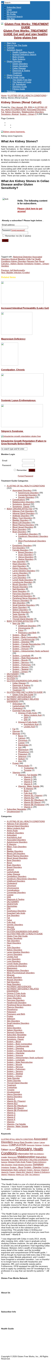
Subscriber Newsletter (16, 809)
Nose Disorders (19, 591)
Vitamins (16, 772)
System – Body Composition (25, 637)
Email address (8, 225)
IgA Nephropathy (13, 270)
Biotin (26, 791)
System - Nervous (33, 1170)
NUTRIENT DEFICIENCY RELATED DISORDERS (29, 1160)
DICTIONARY (13, 674)
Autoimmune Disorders (28, 493)
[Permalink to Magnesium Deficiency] (16, 334)
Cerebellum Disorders (28, 534)
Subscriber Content (9, 1321)
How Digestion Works (10, 1349)
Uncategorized (13, 811)
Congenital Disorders (27, 495)
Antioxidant (17, 704)
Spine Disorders (19, 607)
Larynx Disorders (20, 573)
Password (13, 230)
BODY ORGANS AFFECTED (19, 509)
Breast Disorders (25, 552)
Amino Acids (23, 765)
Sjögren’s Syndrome (12, 431)
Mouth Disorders (19, 584)
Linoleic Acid (29, 726)
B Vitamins (28, 788)
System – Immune (20, 648)
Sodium (21, 759)
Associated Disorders (36, 109)
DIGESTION (12, 676)
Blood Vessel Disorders (22, 527)
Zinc (20, 761)
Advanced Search (15, 16)
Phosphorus (23, 752)
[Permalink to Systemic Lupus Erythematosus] (22, 395)
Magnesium (23, 749)
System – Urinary (20, 671)
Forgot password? (18, 230)
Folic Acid (28, 793)
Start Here (11, 43)
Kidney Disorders (13, 112)
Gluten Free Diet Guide (22, 694)
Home (4, 95)
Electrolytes (23, 745)
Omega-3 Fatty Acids (27, 713)
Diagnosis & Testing (21, 70)
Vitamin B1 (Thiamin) (33, 795)
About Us (5, 1297)
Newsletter (5, 1160)
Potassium (22, 754)
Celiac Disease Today (10, 1288)
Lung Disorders (19, 577)
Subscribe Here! (14, 7)
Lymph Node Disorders (22, 580)
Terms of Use (7, 1302)
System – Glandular (21, 646)
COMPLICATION (17, 1145)
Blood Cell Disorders (21, 522)
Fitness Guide (18, 89)
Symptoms (29, 263)
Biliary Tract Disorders (22, 518)
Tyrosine (27, 770)
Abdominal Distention (22, 257)
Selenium (22, 756)
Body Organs (18, 57)
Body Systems (18, 59)
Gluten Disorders (14, 61)
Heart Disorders (19, 564)
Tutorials (10, 47)
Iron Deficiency (39, 1154)
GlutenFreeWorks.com (11, 1283)
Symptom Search (14, 50)
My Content (12, 12)
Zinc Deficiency (34, 1174)
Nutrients (4, 1162)
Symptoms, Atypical (10, 114)
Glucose (16, 731)
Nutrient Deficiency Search (24, 54)
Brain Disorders (19, 531)
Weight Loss (20, 1174)
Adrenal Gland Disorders (23, 513)
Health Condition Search (23, 52)
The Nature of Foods (21, 82)
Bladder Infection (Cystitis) (15, 272)
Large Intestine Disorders (23, 570)
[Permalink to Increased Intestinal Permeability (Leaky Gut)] (22, 303)
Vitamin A (28, 777)
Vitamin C (28, 807)
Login (9, 9)
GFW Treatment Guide (11, 1285)
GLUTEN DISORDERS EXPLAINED (23, 681)
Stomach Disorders (21, 612)
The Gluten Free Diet (21, 80)
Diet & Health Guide (16, 77)
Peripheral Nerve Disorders (24, 598)
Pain (37, 261)
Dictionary (11, 91)
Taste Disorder (19, 614)
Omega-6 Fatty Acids (27, 722)
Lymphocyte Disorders (22, 582)
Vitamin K (28, 784)
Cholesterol (17, 708)
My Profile (11, 14)
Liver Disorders (19, 575)
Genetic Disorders (26, 497)
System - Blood (16, 1167)
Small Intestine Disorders (23, 605)
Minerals (16, 733)
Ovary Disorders (25, 554)
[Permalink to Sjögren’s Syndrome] (22, 426)
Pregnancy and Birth (27, 632)
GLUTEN (11, 678)
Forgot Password (25, 476)
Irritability (4, 1157)
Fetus (20, 630)
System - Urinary (27, 114)
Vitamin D (28, 779)
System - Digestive (33, 1167)
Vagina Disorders (25, 559)
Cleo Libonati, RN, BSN (22, 107)
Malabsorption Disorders (33, 112)
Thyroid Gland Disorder (22, 619)
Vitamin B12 (29, 798)
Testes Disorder (19, 616)
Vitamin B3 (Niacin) (32, 802)
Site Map (11, 19)
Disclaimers (6, 1304)
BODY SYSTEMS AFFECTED (20, 621)
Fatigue (4, 1149)
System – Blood (19, 635)
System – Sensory (20, 667)
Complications (18, 499)
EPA (25, 720)
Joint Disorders (19, 566)
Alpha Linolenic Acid (33, 715)
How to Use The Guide (17, 45)
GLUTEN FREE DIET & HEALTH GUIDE (25, 692)
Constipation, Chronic (13, 369)
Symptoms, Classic (20, 506)
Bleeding (22, 259)
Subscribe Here (8, 1317)
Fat (2, 112)
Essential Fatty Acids (21, 710)
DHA (26, 717)
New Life (16, 623)
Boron (21, 736)
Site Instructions (8, 1336)
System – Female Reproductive (26, 644)
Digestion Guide (19, 86)
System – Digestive (21, 642)
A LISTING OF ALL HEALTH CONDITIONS (27, 95)
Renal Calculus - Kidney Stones (22, 262)
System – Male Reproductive (25, 658)
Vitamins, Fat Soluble (27, 775)
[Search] (2, 3)
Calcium (21, 738)
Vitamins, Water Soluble (28, 786)
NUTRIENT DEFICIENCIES (19, 697)
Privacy (4, 1307)
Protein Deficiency (39, 1162)
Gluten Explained (14, 75)
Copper (21, 742)
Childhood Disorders (27, 626)
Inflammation (23, 1153)
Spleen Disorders (20, 609)
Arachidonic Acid (31, 724)
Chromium (22, 740)
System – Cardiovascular (23, 639)
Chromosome (24, 628)
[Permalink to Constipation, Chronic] (9, 365)
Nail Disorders (18, 589)
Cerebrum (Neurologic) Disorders (33, 536)
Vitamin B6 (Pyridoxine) (34, 804)
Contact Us (6, 1300)
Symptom (38, 1164)
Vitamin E (28, 781)
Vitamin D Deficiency (42, 1172)
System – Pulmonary (21, 665)
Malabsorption (26, 1156)
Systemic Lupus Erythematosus (18, 400)
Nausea (30, 261)
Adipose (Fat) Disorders (23, 511)
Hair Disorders (18, 561)
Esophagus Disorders (22, 545)
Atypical (13, 259)
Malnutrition (41, 1157)
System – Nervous (20, 662)
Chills (28, 259)
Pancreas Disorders (21, 593)
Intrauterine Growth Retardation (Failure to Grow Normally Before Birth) (23, 442)
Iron (20, 747)
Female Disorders (20, 550)
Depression (31, 1145)
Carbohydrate (18, 706)
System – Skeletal (20, 669)
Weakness (11, 1174)
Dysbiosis (46, 1145)
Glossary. (24, 1148)
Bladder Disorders (20, 520)
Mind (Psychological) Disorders (32, 541)
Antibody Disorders (20, 515)
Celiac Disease (19, 68)
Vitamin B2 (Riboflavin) (34, 800)
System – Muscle (20, 660)
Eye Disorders (18, 548)
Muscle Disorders (20, 587)
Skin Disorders (19, 603)
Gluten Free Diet (8, 1345)
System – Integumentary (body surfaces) (30, 651)
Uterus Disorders (25, 557)
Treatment (17, 73)
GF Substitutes (19, 84)
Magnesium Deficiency (13, 339)
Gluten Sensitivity (20, 66)
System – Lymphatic (21, 655)
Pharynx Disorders (20, 600)
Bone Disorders (19, 529)
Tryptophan (29, 768)
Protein (15, 763)
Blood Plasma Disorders (23, 525)
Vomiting (5, 266)
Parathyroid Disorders (22, 596)
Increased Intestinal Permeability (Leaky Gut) (25, 308)
